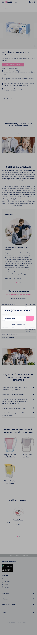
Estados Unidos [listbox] (9, 318)
